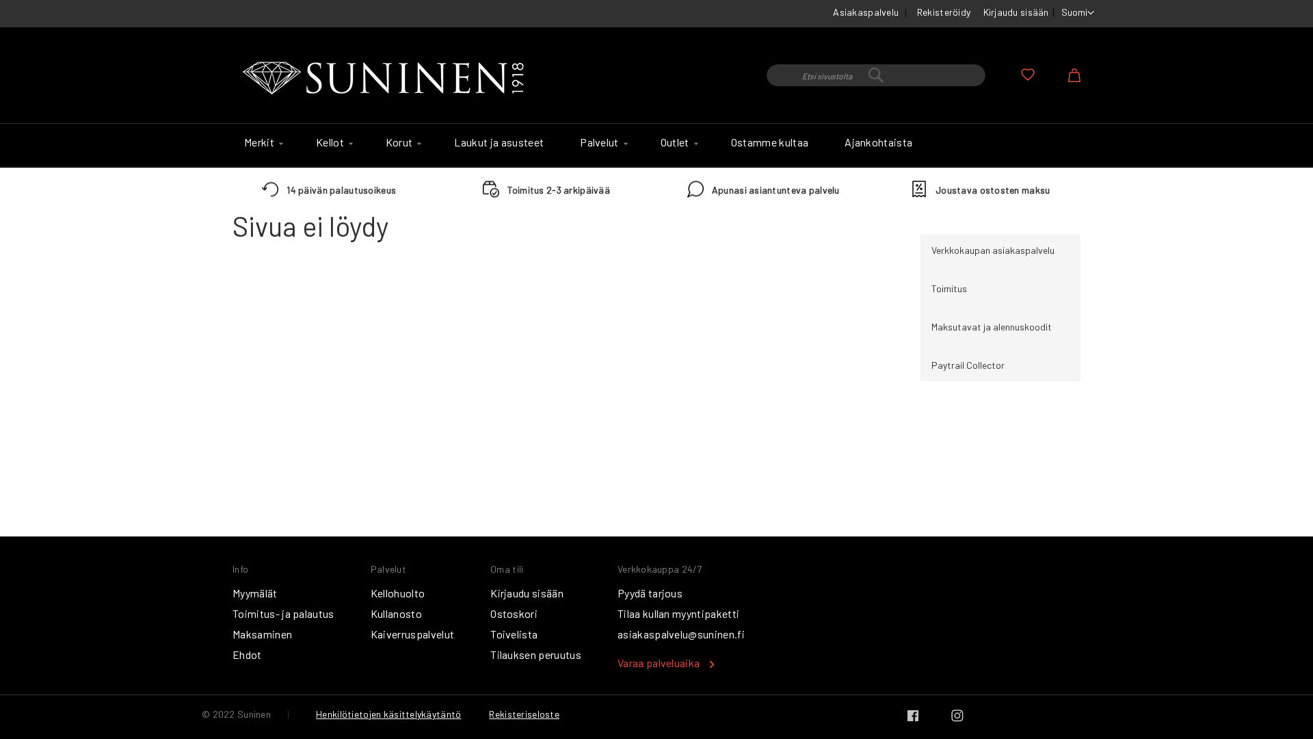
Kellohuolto (398, 592)
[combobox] (876, 75)
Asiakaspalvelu (866, 12)
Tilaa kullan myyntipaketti (678, 613)
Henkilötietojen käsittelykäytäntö (388, 714)
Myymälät (255, 592)
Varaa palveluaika (659, 662)
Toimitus (949, 288)
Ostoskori (514, 613)
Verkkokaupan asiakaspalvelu (993, 250)
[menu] (656, 146)
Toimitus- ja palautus (283, 613)
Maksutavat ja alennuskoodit (991, 327)
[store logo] (386, 79)
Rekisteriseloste (524, 714)
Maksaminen (262, 633)
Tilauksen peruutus (535, 654)
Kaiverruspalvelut (412, 633)
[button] (1077, 13)
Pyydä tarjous (650, 592)
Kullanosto (396, 613)
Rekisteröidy (943, 12)
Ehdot (247, 654)
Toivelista (514, 633)
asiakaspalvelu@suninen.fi (681, 633)
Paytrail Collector (968, 365)
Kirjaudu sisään (1016, 12)
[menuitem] (262, 142)
